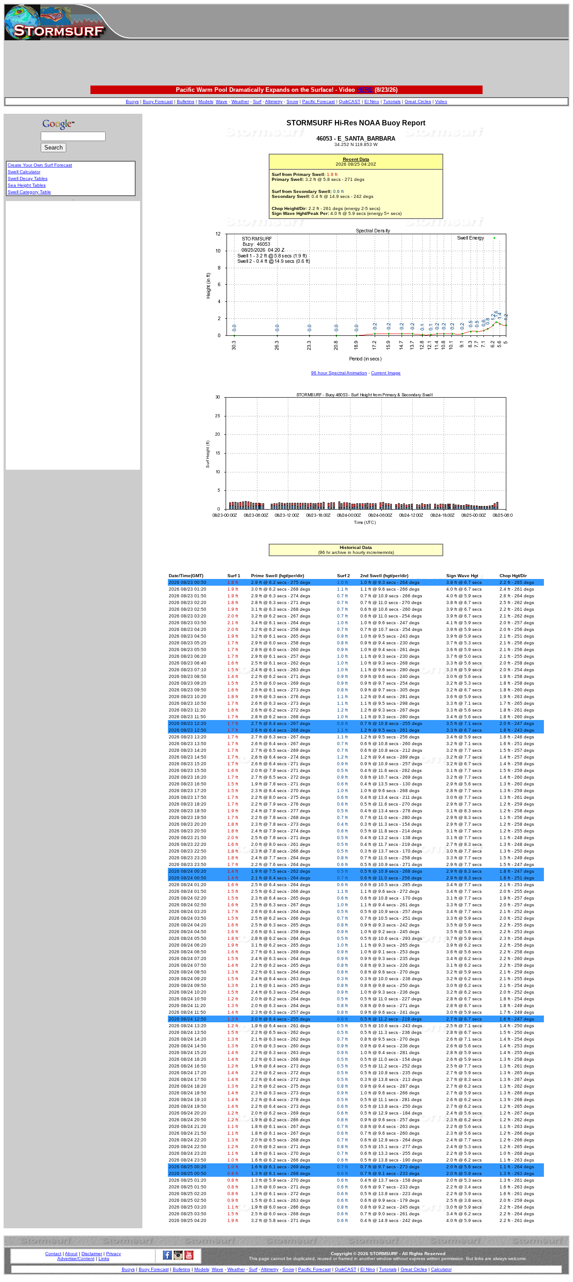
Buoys (132, 101)
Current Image (386, 372)
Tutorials (392, 101)
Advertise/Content (75, 1258)
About (71, 1253)
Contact (53, 1253)
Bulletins (185, 101)
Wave (221, 101)
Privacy (113, 1253)
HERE (365, 89)
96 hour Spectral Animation (339, 372)
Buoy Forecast (158, 101)
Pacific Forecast (318, 101)
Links (103, 1258)
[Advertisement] (348, 22)
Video (441, 101)
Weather (240, 101)
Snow (292, 101)
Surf (257, 101)
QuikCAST (349, 101)
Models (205, 101)
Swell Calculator (24, 171)
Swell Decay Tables (27, 178)
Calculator (441, 1269)
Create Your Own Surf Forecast (40, 165)
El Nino (371, 101)
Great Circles (418, 101)
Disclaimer (91, 1253)
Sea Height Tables (27, 185)
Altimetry (273, 101)
